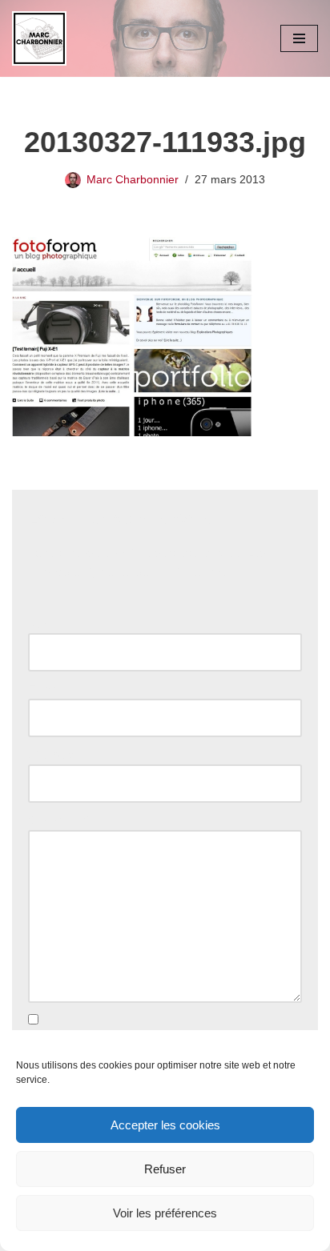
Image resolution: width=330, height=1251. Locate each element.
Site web (50, 754)
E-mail (49, 689)
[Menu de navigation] (299, 38)
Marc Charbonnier (133, 180)
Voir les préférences (165, 1213)
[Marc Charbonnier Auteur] (39, 38)
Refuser (165, 1169)
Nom (45, 623)
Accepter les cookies (165, 1125)
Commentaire (67, 820)
